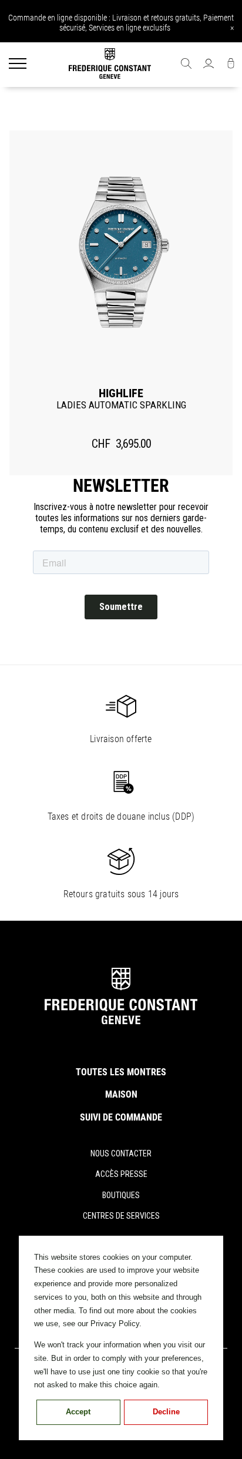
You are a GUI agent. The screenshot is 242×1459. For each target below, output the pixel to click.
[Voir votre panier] (231, 64)
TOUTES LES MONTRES (121, 1072)
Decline (166, 1411)
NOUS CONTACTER (121, 1153)
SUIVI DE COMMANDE (121, 1117)
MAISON (121, 1094)
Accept (78, 1411)
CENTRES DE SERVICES (121, 1215)
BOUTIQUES (121, 1195)
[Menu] (17, 64)
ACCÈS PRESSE (121, 1174)
